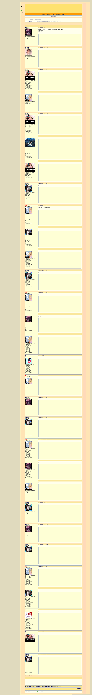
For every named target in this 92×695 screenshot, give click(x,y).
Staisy (26, 69)
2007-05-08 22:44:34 (45, 480)
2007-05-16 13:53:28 (45, 631)
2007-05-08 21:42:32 (45, 439)
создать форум (79, 688)
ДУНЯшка (27, 27)
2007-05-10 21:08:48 (45, 524)
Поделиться (40, 27)
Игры (58, 21)
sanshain (27, 47)
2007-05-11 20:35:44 (45, 544)
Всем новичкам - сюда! (30, 682)
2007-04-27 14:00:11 (45, 205)
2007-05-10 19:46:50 (45, 502)
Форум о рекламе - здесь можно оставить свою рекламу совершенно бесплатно (41, 21)
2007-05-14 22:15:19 (45, 609)
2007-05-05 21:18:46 (45, 292)
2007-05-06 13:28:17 (45, 355)
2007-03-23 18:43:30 (45, 27)
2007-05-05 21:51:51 (45, 314)
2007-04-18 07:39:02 (45, 113)
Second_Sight (27, 355)
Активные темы (53, 16)
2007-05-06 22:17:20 (45, 375)
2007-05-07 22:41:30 (45, 397)
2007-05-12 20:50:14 (45, 566)
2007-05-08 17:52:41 (45, 417)
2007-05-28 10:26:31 (45, 654)
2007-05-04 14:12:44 (45, 270)
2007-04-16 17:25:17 (45, 69)
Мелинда (27, 183)
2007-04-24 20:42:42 (45, 183)
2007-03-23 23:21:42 (45, 47)
